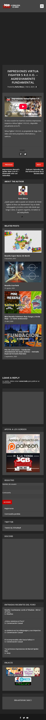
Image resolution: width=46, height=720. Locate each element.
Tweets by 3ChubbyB (13, 528)
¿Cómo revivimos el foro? (14, 621)
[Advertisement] (23, 36)
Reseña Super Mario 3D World (17, 256)
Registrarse (9, 508)
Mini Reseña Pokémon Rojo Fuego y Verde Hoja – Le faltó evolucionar (22, 318)
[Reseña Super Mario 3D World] (23, 241)
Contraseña (6, 493)
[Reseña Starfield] (23, 272)
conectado (23, 381)
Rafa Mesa (19, 87)
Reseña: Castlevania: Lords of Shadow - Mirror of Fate (23, 611)
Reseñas (10, 614)
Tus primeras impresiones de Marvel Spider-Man (22, 650)
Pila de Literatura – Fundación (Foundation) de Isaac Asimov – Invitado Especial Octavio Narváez (22, 352)
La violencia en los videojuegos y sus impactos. (23, 630)
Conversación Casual (15, 623)
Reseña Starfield (12, 285)
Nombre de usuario (9, 484)
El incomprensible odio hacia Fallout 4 (19, 640)
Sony (8, 653)
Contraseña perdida (12, 514)
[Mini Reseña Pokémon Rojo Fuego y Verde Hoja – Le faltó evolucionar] (23, 302)
